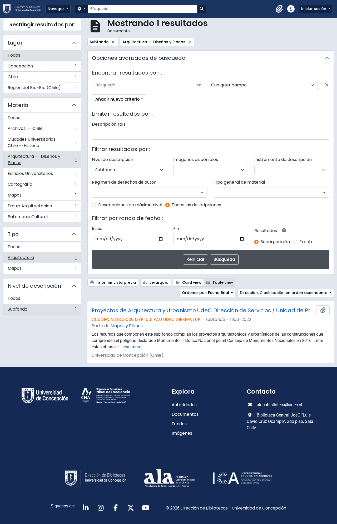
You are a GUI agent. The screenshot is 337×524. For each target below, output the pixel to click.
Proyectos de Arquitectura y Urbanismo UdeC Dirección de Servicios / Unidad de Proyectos (203, 310)
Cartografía (42, 185)
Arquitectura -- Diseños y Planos (42, 159)
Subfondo (42, 310)
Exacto (306, 242)
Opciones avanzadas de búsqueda (139, 58)
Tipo (13, 234)
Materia (18, 105)
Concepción (42, 67)
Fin (176, 229)
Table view (222, 282)
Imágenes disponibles (195, 159)
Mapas (42, 196)
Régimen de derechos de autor (124, 182)
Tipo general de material (239, 182)
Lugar (15, 42)
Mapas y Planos (127, 326)
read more (131, 346)
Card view (191, 282)
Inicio (97, 229)
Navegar (56, 8)
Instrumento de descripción (283, 159)
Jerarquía (158, 282)
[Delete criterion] (326, 85)
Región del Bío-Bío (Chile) (42, 89)
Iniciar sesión (314, 8)
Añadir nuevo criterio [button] (117, 99)
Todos (14, 55)
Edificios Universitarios (42, 174)
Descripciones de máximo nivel (130, 205)
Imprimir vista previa (116, 282)
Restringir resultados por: (42, 24)
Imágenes (182, 433)
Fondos (179, 424)
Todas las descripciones (196, 205)
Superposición (275, 242)
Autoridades (184, 405)
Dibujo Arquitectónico (42, 207)
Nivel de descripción (34, 286)
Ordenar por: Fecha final (206, 292)
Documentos (185, 414)
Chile (42, 78)
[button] (279, 9)
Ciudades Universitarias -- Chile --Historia (42, 142)
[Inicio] (24, 9)
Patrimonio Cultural (42, 218)
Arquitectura (42, 258)
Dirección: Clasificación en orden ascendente (284, 292)
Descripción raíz (109, 124)
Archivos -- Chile (42, 129)
